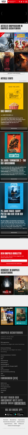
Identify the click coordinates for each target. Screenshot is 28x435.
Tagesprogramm (21, 31)
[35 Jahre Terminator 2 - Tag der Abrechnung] (14, 145)
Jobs (2, 373)
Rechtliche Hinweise (9, 421)
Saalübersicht (23, 237)
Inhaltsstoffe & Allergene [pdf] (9, 366)
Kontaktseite (20, 403)
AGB (15, 423)
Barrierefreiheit (5, 370)
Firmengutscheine (5, 386)
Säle (2, 358)
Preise (2, 357)
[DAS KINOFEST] (14, 96)
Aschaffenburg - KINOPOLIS (13, 2)
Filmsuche (20, 1)
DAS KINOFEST (6, 111)
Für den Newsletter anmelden (14, 263)
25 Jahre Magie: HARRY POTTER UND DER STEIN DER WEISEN (12, 214)
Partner (3, 375)
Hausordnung (4, 360)
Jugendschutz (8, 423)
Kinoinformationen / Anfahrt (8, 355)
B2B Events (4, 383)
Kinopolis (3, 1)
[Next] (26, 13)
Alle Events (22, 81)
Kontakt (5, 420)
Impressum (21, 420)
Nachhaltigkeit (5, 364)
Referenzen (4, 388)
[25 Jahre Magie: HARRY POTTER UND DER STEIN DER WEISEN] (14, 196)
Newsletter (13, 420)
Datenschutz (21, 421)
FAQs (2, 368)
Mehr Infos (14, 128)
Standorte (3, 390)
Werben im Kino (5, 385)
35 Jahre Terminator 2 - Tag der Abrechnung (13, 162)
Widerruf (21, 423)
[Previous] (1, 13)
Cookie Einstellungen (14, 425)
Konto (21, 1)
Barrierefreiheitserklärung (8, 371)
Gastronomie (4, 362)
